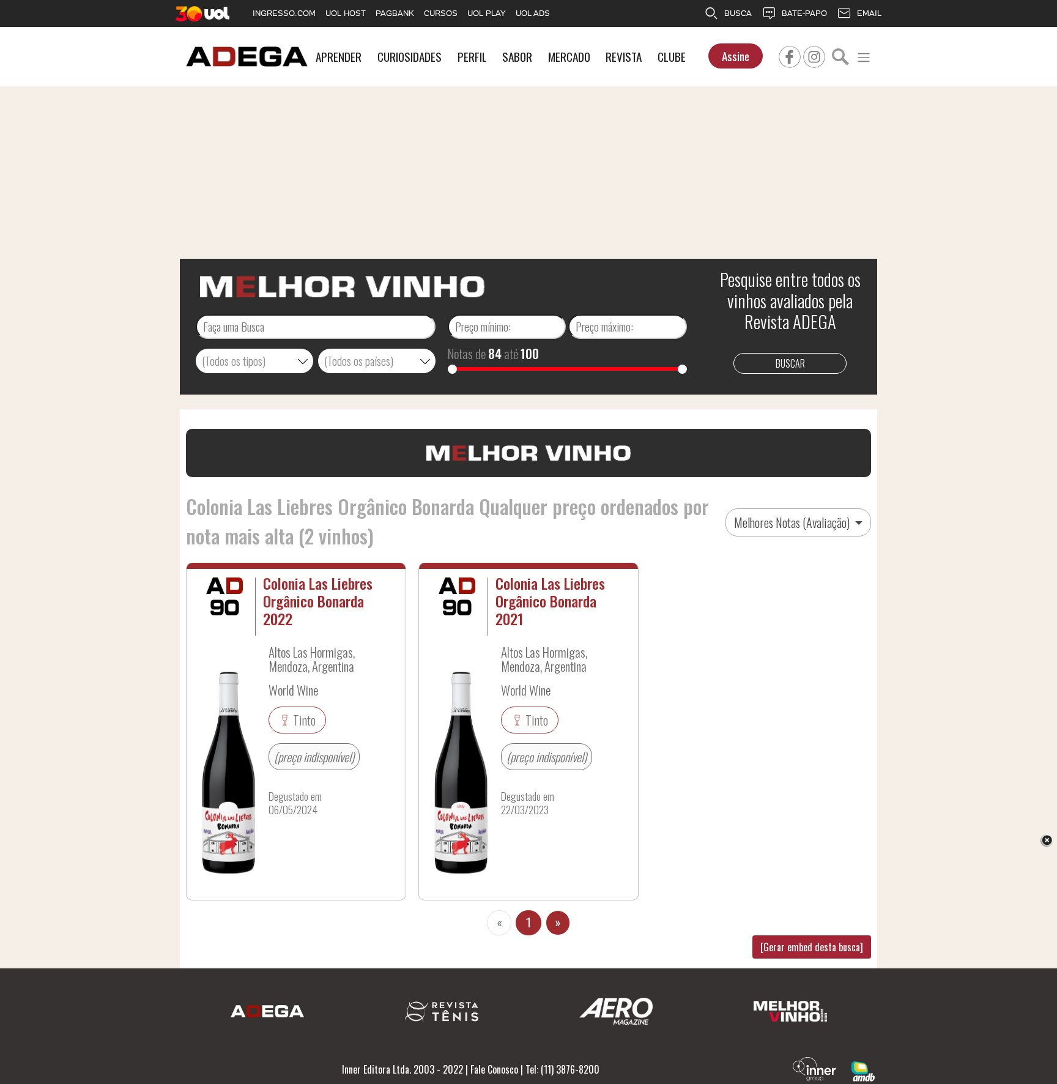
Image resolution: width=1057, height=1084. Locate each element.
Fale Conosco (494, 1069)
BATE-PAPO (804, 13)
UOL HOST (345, 13)
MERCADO (569, 56)
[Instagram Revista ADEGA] (814, 55)
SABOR (517, 56)
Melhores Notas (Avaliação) (793, 522)
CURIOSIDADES (409, 56)
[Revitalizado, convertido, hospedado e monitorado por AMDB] (863, 1070)
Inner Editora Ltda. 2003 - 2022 (402, 1069)
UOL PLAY (486, 13)
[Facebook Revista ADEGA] (789, 55)
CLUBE (672, 56)
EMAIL (869, 13)
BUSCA (738, 13)
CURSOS (441, 13)
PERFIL (472, 56)
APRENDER (339, 56)
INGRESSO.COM (284, 13)
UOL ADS (533, 13)
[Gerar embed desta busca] (811, 947)
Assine (735, 56)
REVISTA (624, 56)
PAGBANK (395, 13)
